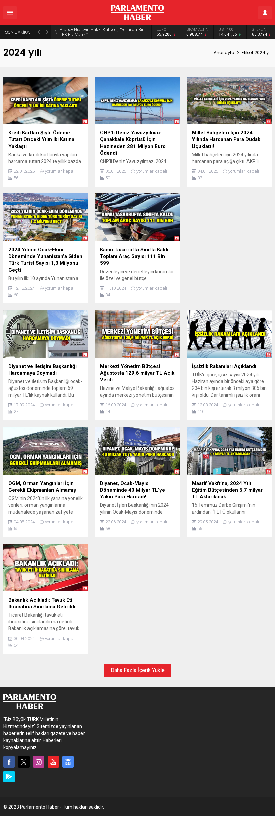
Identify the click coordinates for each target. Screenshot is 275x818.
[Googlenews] (68, 762)
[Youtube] (53, 762)
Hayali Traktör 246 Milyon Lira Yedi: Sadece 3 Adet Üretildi (103, 32)
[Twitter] (24, 762)
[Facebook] (9, 762)
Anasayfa (224, 52)
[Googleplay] (9, 776)
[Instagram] (38, 762)
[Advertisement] (229, 241)
